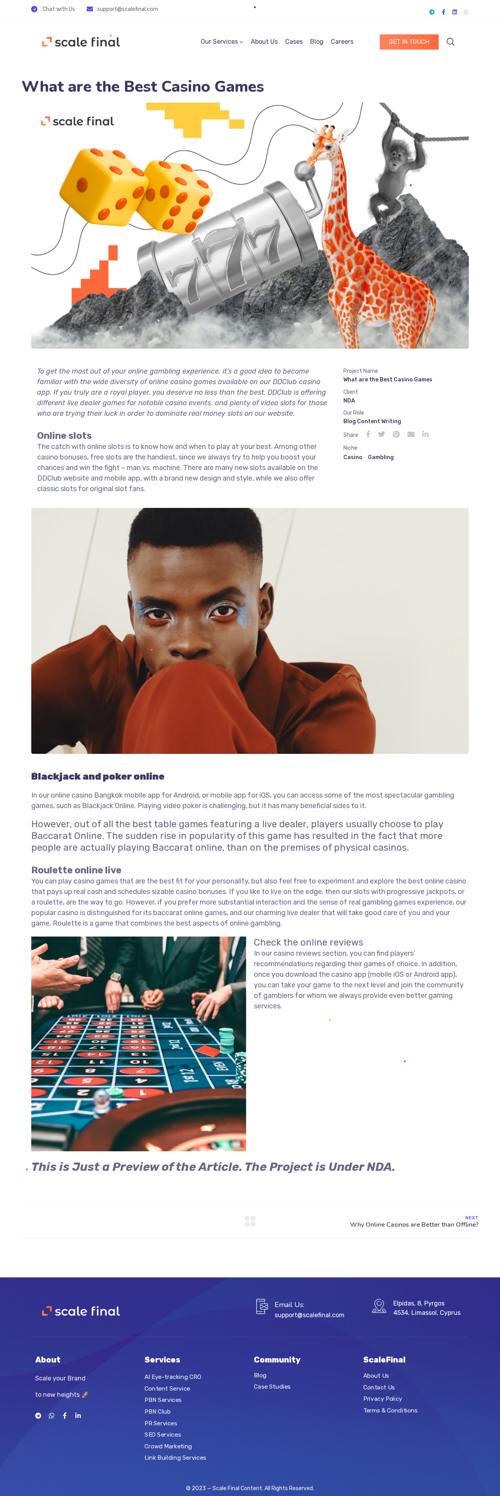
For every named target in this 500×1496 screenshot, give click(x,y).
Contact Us (379, 1387)
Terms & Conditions (390, 1410)
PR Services (161, 1423)
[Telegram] (432, 12)
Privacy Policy (382, 1398)
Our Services (219, 41)
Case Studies (272, 1386)
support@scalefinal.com (127, 9)
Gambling (381, 457)
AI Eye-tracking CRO (173, 1376)
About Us (264, 41)
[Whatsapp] (466, 12)
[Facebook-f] (443, 12)
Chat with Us (59, 9)
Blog (316, 41)
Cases (294, 41)
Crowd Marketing (168, 1446)
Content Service (167, 1388)
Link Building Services (175, 1457)
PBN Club (158, 1411)
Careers (342, 41)
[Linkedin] (454, 12)
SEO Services (163, 1434)
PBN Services (163, 1399)
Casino (352, 457)
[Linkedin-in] (78, 1415)
